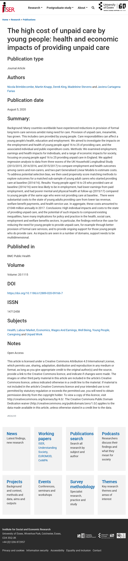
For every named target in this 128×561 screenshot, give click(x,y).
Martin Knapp (43, 86)
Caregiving (14, 334)
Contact (97, 550)
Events (44, 481)
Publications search (82, 436)
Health (11, 330)
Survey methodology (82, 484)
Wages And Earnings (64, 330)
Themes (109, 481)
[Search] (93, 8)
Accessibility (57, 550)
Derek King (59, 86)
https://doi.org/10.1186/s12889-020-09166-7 (35, 293)
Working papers (46, 436)
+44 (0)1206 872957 (13, 542)
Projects (14, 481)
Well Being (84, 330)
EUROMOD (45, 456)
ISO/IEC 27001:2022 (121, 536)
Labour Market (26, 330)
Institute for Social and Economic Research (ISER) (8, 7)
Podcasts (111, 433)
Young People (100, 330)
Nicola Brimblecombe (20, 86)
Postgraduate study (59, 7)
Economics (43, 330)
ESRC (86, 536)
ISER (41, 443)
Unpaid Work (34, 334)
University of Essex (112, 7)
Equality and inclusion (78, 550)
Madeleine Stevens (80, 86)
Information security (37, 550)
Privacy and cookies (13, 550)
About (81, 7)
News (12, 433)
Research (34, 7)
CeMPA (43, 460)
